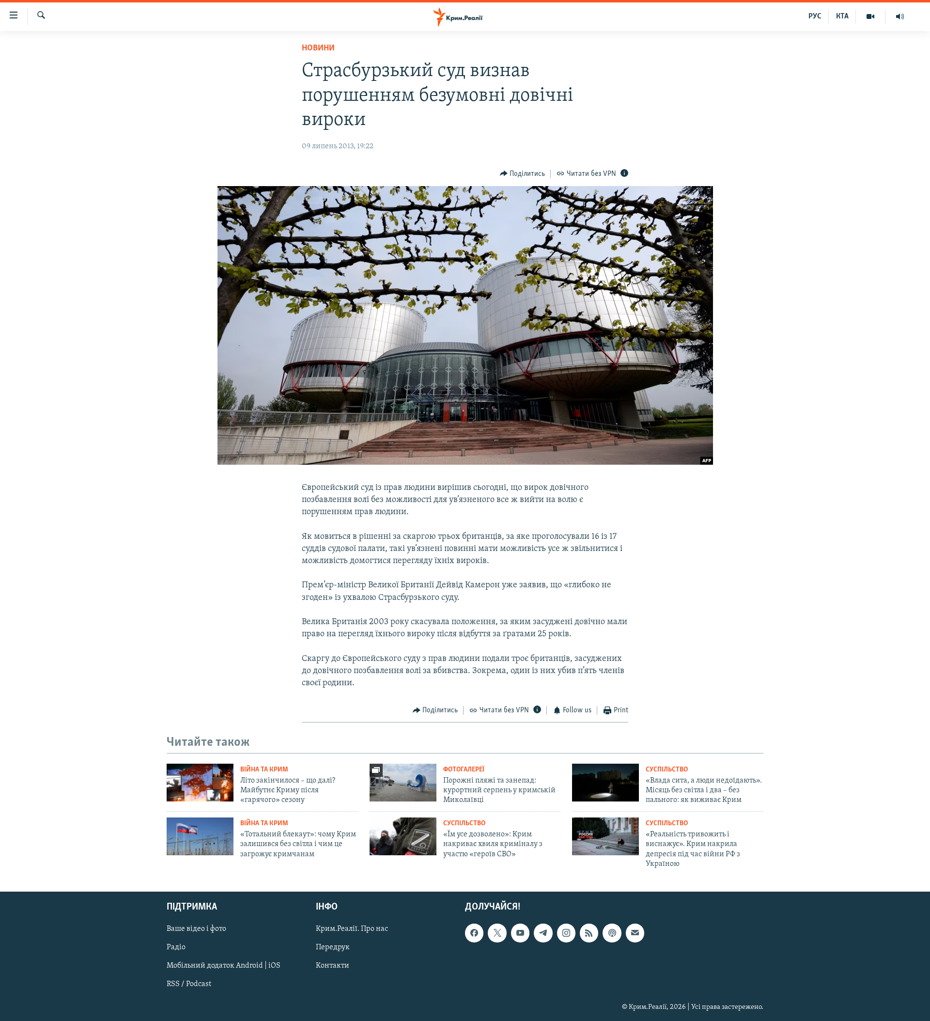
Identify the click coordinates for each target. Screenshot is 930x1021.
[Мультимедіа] (870, 16)
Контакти (332, 966)
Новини (318, 48)
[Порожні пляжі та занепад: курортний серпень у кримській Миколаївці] (403, 782)
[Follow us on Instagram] (566, 933)
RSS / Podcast (189, 984)
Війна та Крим (264, 769)
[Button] (522, 174)
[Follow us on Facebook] (474, 933)
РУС (815, 16)
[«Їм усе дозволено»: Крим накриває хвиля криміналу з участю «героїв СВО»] (403, 836)
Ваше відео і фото (196, 929)
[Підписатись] (635, 933)
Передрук (333, 947)
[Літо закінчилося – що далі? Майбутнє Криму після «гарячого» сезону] (200, 782)
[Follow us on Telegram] (543, 933)
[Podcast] (612, 933)
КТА (842, 16)
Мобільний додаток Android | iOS (223, 966)
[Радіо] (899, 16)
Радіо (176, 947)
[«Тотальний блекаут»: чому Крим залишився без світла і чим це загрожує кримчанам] (200, 836)
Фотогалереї (463, 769)
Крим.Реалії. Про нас (352, 929)
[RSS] (589, 933)
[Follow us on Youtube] (520, 933)
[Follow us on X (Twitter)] (497, 933)
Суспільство (667, 769)
